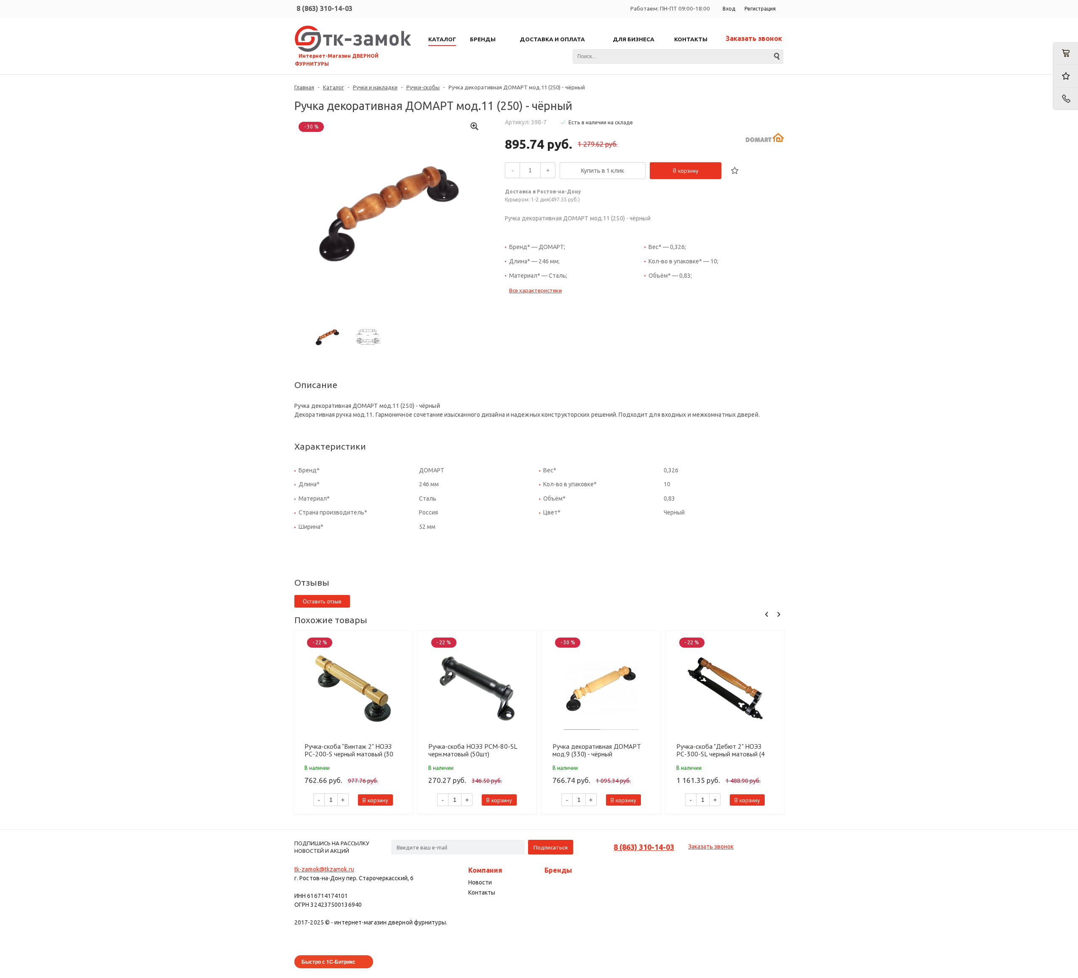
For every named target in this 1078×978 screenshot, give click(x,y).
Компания (485, 870)
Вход (729, 8)
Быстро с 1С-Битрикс (328, 961)
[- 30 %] (601, 688)
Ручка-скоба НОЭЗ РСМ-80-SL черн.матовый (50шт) (472, 750)
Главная (304, 87)
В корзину (686, 170)
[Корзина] (1065, 53)
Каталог (333, 87)
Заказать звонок (754, 38)
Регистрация (760, 8)
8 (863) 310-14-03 (324, 8)
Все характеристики (535, 290)
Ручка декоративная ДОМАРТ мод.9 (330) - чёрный (596, 750)
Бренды (558, 870)
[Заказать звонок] (1065, 99)
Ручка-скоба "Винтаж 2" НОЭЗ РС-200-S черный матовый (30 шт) (348, 750)
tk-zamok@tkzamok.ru (324, 869)
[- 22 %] (353, 688)
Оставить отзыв (322, 601)
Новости (480, 882)
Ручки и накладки (375, 87)
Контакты (481, 892)
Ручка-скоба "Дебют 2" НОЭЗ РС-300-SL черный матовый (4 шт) (720, 750)
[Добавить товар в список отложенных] (735, 171)
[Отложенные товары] (1065, 76)
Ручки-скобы (423, 87)
